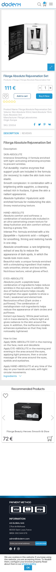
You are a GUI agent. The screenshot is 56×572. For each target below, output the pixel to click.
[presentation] (3, 418)
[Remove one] (40, 87)
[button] (5, 96)
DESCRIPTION (11, 133)
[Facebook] (14, 548)
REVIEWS (27, 133)
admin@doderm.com (19, 539)
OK (28, 567)
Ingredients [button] (11, 375)
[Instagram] (18, 548)
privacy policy (29, 564)
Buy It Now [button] (44, 96)
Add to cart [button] (22, 96)
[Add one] (50, 87)
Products (7, 80)
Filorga (16, 80)
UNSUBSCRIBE (41, 543)
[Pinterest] (10, 548)
